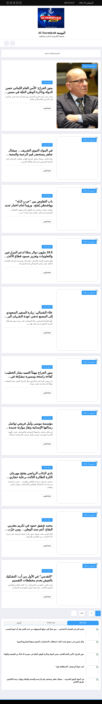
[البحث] (12, 43)
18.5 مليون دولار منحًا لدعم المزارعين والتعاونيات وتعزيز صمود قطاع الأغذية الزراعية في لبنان (29, 254)
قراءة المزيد (47, 108)
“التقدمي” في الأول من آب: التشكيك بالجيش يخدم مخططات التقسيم (29, 578)
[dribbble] (14, 3)
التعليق (19, 623)
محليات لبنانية (47, 82)
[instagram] (11, 3)
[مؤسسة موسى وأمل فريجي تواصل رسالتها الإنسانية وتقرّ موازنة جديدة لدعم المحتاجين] (77, 431)
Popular (51, 623)
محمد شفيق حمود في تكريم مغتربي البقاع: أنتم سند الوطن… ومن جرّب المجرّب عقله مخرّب (30, 527)
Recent (83, 623)
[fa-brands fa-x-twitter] (17, 3)
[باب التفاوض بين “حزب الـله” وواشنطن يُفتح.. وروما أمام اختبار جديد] (77, 209)
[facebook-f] (20, 3)
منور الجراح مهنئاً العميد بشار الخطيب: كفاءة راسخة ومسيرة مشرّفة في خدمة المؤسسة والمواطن (28, 375)
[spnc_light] (6, 43)
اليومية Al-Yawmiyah (51, 32)
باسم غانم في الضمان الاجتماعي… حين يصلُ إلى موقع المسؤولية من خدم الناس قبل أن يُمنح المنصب (44, 629)
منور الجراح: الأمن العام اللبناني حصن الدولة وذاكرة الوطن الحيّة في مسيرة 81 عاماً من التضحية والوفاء (29, 90)
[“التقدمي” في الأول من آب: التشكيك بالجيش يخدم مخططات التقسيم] (77, 584)
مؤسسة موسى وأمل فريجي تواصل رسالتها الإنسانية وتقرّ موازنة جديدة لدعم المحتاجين (30, 426)
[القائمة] (97, 43)
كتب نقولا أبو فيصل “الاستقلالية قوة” (70, 667)
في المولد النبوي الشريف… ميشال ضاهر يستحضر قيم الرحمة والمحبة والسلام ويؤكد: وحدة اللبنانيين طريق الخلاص (30, 152)
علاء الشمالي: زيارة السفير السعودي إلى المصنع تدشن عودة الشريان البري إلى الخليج (29, 314)
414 (81, 613)
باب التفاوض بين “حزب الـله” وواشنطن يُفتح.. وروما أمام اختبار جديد (29, 203)
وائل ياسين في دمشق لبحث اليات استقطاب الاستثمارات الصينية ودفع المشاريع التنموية (50, 642)
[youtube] (8, 3)
